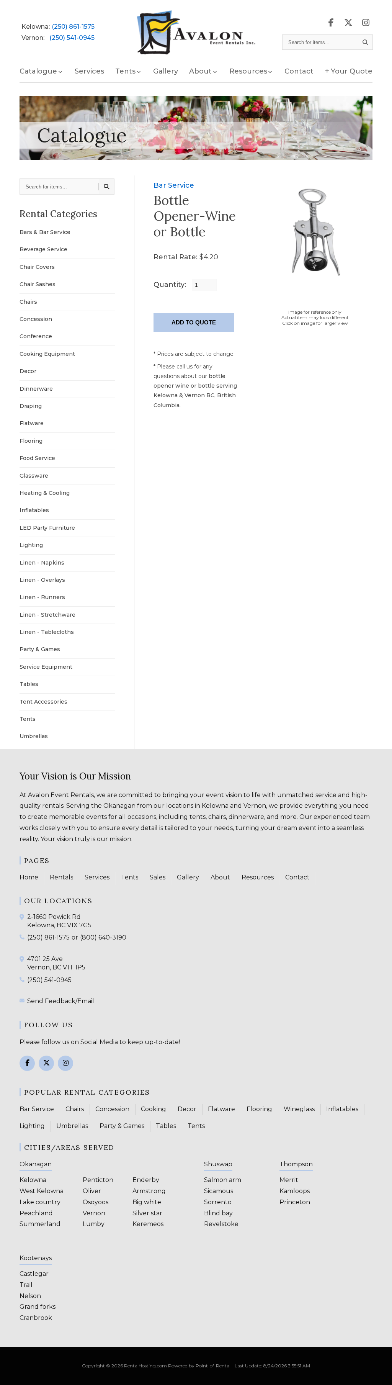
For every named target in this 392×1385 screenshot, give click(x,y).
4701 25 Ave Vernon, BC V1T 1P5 (56, 963)
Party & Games (40, 649)
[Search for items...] (365, 42)
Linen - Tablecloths (47, 632)
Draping (31, 406)
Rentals (61, 877)
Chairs (28, 301)
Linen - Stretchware (47, 614)
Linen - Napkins (42, 562)
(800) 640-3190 (103, 937)
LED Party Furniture (47, 527)
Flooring (31, 440)
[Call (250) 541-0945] (23, 979)
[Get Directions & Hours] (23, 917)
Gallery (165, 71)
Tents (28, 718)
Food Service (37, 458)
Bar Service (174, 185)
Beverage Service (43, 249)
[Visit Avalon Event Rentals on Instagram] (365, 22)
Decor (28, 371)
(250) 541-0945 (72, 37)
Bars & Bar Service (45, 232)
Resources (258, 877)
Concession (36, 319)
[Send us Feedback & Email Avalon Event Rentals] (23, 1000)
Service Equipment (46, 666)
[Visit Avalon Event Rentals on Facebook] (331, 22)
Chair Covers (37, 267)
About (220, 877)
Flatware (32, 423)
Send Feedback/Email (60, 1001)
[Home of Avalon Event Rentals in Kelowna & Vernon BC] (196, 33)
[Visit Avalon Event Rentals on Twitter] (46, 1063)
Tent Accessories (43, 701)
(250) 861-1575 (73, 26)
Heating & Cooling (45, 492)
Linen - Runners (42, 597)
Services (89, 71)
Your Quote (351, 71)
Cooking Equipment (47, 353)
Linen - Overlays (42, 579)
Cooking (153, 1109)
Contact (299, 71)
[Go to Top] (377, 1371)
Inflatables (34, 510)
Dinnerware (36, 388)
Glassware (34, 475)
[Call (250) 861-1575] (23, 936)
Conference (36, 336)
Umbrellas (34, 736)
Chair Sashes (38, 284)
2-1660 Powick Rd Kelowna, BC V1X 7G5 (59, 921)
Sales (157, 877)
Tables (29, 684)
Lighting (31, 545)
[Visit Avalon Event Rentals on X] (348, 22)
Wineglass (299, 1109)
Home (29, 877)
